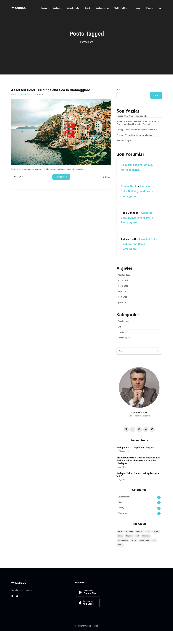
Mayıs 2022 (123, 286)
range (134, 540)
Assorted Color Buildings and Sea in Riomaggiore (50, 90)
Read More (61, 177)
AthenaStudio (129, 186)
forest (156, 531)
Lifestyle (122, 332)
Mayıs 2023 (123, 280)
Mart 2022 (122, 297)
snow (120, 545)
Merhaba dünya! (124, 140)
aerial (120, 531)
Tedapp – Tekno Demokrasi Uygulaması (134, 135)
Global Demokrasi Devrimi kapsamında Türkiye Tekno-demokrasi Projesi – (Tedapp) (138, 460)
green (120, 536)
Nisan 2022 (123, 291)
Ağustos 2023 (124, 275)
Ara (118, 89)
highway (129, 536)
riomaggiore (144, 540)
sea (154, 540)
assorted (129, 531)
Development (124, 321)
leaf (137, 536)
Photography (25, 94)
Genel (120, 327)
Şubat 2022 (123, 302)
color (148, 531)
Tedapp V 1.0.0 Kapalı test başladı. (132, 116)
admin (13, 94)
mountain (145, 536)
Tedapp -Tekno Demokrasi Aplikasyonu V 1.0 (137, 130)
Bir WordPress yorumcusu (137, 164)
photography (123, 540)
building (139, 531)
